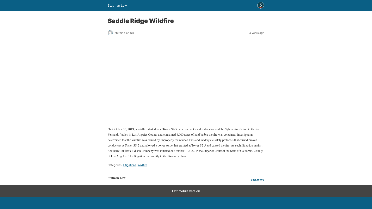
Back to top (257, 179)
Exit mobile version (186, 191)
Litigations (129, 165)
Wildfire (142, 165)
